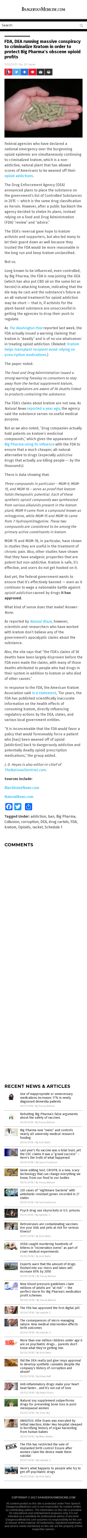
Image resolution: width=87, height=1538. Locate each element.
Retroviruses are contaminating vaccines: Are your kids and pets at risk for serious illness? (49, 1228)
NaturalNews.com (18, 797)
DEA (43, 822)
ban (51, 816)
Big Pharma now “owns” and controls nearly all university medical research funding (47, 1134)
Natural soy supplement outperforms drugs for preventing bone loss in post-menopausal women (48, 1404)
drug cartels (59, 822)
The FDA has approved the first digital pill (50, 1308)
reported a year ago (43, 408)
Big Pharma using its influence (29, 444)
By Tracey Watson (45, 1106)
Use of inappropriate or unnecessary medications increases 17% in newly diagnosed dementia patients (46, 1097)
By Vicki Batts (43, 1142)
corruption (30, 822)
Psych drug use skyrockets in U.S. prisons (50, 1210)
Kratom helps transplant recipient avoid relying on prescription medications (41, 349)
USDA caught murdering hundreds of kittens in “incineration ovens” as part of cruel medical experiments (48, 1248)
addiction (38, 816)
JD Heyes (29, 64)
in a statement (44, 693)
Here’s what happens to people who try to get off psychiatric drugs (50, 1470)
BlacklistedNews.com (21, 788)
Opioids (24, 827)
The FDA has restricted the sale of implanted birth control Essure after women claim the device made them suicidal (46, 1450)
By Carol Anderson (46, 1202)
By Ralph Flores (45, 1392)
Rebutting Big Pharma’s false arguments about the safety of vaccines (49, 1116)
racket (37, 827)
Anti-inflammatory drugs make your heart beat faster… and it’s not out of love (49, 1386)
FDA (73, 822)
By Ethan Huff (43, 1376)
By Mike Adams (44, 1436)
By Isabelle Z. (43, 1214)
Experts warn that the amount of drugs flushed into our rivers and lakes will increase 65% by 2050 (48, 1268)
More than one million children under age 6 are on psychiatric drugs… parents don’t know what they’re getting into (51, 1344)
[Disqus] (43, 907)
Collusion (11, 822)
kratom (10, 827)
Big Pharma (65, 816)
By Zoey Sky (43, 1412)
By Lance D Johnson (46, 1162)
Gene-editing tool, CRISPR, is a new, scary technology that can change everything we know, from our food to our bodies (50, 1174)
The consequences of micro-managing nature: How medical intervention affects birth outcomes (49, 1324)
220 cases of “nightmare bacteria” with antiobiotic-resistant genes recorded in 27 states (49, 1194)
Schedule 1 (53, 827)
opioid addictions (18, 176)
